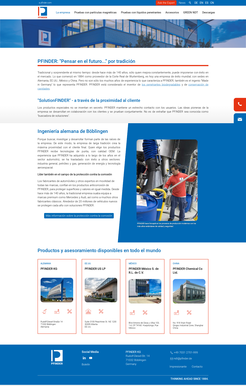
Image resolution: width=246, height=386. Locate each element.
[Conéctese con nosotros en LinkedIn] (181, 382)
